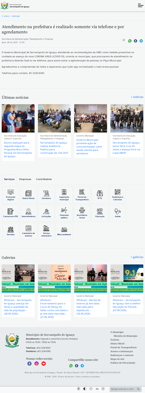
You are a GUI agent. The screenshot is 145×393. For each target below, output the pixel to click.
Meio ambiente (64, 235)
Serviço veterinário (46, 235)
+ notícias (137, 97)
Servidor (11, 235)
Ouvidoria (46, 199)
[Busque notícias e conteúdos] (138, 389)
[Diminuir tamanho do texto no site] (91, 389)
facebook (29, 365)
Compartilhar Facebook (135, 40)
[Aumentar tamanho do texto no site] (103, 389)
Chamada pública (64, 217)
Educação (99, 217)
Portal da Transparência (82, 198)
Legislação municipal (64, 198)
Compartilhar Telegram (141, 40)
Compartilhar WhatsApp (130, 40)
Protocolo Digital (10, 198)
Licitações (46, 217)
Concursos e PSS (10, 217)
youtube (43, 365)
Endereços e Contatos (117, 198)
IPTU (100, 199)
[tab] (9, 179)
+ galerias (137, 257)
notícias (16, 16)
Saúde (118, 217)
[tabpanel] (72, 213)
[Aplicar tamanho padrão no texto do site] (97, 389)
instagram (36, 365)
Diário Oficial (28, 199)
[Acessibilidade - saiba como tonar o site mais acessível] (78, 389)
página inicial (15, 5)
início (6, 16)
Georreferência (28, 217)
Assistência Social (82, 217)
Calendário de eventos (28, 235)
